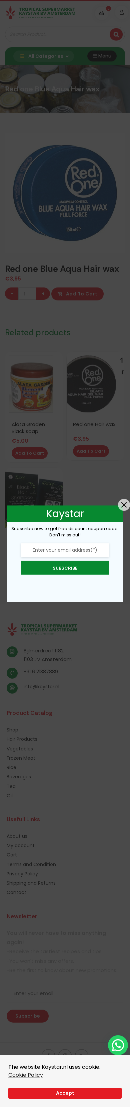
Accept (65, 1093)
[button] (118, 1045)
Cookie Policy (25, 1075)
